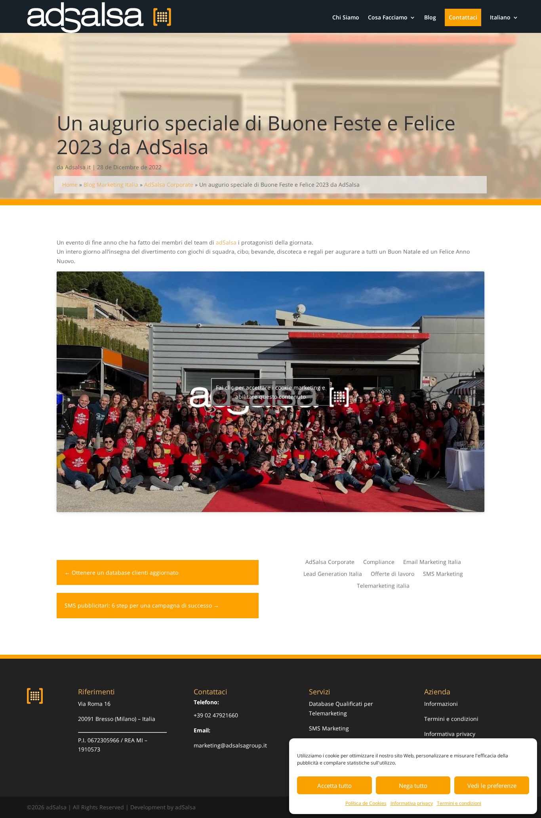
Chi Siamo (345, 17)
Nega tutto (413, 785)
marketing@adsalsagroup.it (230, 745)
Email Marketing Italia (432, 562)
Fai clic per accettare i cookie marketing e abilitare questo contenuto (270, 392)
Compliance (378, 562)
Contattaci (463, 17)
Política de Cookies (366, 803)
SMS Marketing (443, 574)
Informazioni (441, 703)
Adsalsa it (78, 167)
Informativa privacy (412, 803)
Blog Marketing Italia (111, 184)
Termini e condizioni (459, 803)
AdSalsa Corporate (168, 184)
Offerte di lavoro (392, 574)
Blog (430, 17)
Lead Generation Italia (332, 574)
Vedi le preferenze (491, 785)
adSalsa (225, 242)
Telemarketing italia (383, 586)
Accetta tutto (334, 785)
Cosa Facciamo (388, 17)
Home (70, 184)
